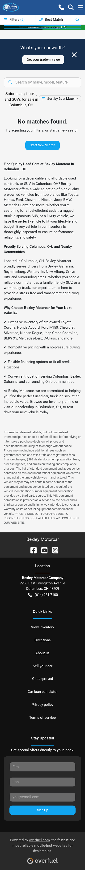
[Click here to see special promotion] (42, 27)
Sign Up (42, 810)
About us (42, 653)
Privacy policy (42, 704)
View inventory (42, 627)
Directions (42, 640)
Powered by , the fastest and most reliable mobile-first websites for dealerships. (42, 845)
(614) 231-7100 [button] (46, 595)
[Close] (74, 54)
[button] (61, 7)
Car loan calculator (43, 692)
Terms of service (42, 717)
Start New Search (42, 145)
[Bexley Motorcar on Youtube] (42, 550)
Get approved (42, 679)
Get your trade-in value (43, 59)
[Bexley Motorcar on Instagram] (53, 550)
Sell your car (42, 666)
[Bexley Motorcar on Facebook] (31, 550)
